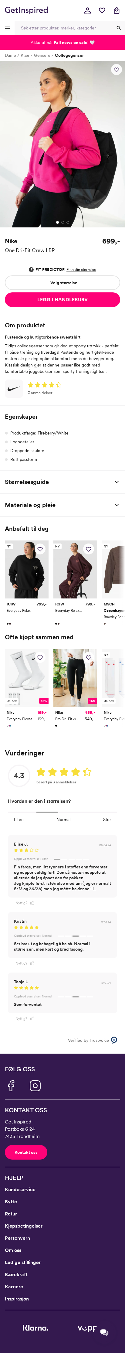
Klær (25, 55)
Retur (11, 1214)
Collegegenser (69, 55)
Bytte (11, 1202)
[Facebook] (11, 1086)
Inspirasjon (17, 1299)
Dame (10, 55)
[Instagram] (35, 1086)
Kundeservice (20, 1189)
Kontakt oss (26, 1152)
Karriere (14, 1287)
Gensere (42, 55)
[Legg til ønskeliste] (116, 69)
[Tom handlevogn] (116, 10)
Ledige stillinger (23, 1262)
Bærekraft (16, 1274)
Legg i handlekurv (62, 299)
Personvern (17, 1238)
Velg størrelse (63, 282)
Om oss (13, 1250)
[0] (102, 10)
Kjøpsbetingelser (23, 1226)
